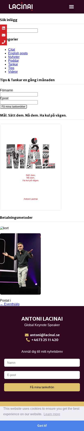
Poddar (13, 60)
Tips (11, 68)
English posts (18, 53)
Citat (11, 49)
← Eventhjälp (10, 304)
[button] (71, 7)
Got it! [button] (42, 426)
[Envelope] (3, 34)
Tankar (13, 64)
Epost (4, 98)
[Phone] (3, 41)
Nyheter (14, 57)
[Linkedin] (3, 28)
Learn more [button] (52, 414)
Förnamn (6, 90)
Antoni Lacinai (42, 318)
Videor (13, 71)
